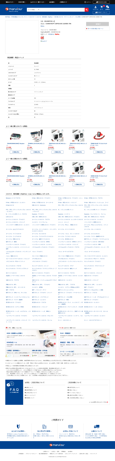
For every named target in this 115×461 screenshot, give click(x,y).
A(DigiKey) (51, 34)
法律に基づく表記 (83, 453)
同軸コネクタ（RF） (11, 284)
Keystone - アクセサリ (38, 214)
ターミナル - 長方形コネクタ (65, 239)
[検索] (87, 10)
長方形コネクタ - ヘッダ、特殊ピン (41, 311)
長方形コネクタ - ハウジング (39, 307)
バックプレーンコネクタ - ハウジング (68, 244)
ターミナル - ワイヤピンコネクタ (67, 236)
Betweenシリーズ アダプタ (13, 198)
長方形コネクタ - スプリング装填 (15, 307)
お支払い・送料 (55, 451)
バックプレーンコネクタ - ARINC (41, 241)
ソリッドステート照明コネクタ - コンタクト (17, 224)
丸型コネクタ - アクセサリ (91, 275)
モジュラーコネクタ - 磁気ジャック (67, 268)
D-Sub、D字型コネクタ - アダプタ (93, 198)
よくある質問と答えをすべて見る (98, 402)
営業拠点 (63, 451)
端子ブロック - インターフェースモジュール (17, 297)
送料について (29, 387)
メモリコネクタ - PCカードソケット (15, 261)
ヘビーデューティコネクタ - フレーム (42, 320)
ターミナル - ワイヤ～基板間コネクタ (94, 236)
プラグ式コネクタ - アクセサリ (66, 258)
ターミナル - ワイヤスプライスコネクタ (42, 236)
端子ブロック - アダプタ (90, 292)
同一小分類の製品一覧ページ (95, 28)
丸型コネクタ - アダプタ (12, 280)
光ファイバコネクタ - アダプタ (66, 273)
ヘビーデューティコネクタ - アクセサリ (16, 315)
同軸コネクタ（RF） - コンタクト (93, 284)
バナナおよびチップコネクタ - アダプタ (68, 247)
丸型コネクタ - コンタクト (65, 280)
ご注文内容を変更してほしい (76, 397)
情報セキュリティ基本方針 (56, 453)
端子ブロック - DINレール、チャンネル (16, 292)
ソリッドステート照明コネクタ (92, 222)
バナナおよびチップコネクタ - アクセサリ (43, 247)
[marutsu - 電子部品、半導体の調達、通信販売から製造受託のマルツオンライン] (14, 9)
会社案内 (51, 2)
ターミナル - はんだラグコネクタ (15, 229)
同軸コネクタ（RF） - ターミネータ (15, 287)
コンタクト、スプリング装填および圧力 (68, 287)
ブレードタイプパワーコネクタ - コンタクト (96, 256)
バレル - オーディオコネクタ (92, 251)
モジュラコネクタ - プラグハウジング (94, 265)
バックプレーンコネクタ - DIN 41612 (94, 241)
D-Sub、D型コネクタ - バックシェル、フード (96, 202)
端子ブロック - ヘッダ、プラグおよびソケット (96, 297)
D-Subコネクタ (10, 205)
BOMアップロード (102, 12)
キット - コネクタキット (64, 320)
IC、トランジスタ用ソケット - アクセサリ (95, 209)
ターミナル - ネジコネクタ (39, 233)
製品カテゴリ (9, 2)
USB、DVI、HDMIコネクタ (39, 216)
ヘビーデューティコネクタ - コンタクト (94, 315)
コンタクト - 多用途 (37, 287)
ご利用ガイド (63, 2)
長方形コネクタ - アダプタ (39, 302)
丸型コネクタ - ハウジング (91, 280)
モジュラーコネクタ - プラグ (65, 265)
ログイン (88, 2)
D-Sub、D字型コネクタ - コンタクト (15, 202)
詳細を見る (16, 152)
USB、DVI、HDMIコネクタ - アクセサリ (69, 216)
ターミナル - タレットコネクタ (92, 229)
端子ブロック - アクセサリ (91, 299)
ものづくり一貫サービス (37, 2)
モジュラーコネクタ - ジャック (40, 265)
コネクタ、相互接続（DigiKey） (44, 17)
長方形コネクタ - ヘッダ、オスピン (93, 307)
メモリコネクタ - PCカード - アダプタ (94, 258)
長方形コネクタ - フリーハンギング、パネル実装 (67, 17)
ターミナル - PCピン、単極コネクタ (67, 224)
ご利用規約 (21, 453)
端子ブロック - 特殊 (63, 299)
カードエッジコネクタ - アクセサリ (15, 219)
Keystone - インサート (64, 214)
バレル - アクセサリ (37, 251)
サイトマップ (93, 453)
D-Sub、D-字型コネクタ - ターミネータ (42, 202)
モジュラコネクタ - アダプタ (13, 265)
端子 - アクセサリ (89, 287)
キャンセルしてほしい (75, 392)
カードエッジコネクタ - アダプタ (41, 219)
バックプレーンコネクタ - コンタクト (42, 244)
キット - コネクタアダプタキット (93, 320)
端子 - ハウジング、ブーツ (39, 290)
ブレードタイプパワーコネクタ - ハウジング (17, 258)
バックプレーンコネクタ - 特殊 (92, 244)
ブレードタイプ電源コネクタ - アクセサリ (69, 256)
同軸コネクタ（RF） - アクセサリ (41, 284)
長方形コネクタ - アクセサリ (13, 302)
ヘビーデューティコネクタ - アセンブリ (42, 315)
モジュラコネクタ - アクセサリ (92, 261)
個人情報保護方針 (43, 453)
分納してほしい (73, 390)
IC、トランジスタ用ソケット (65, 209)
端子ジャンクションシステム (65, 290)
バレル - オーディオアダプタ (65, 251)
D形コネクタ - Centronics (39, 205)
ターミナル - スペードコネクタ (66, 229)
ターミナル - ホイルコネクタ (92, 233)
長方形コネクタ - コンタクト (92, 302)
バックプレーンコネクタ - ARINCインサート (70, 241)
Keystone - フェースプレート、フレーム (95, 214)
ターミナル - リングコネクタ (13, 236)
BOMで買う (22, 2)
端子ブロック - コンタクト (39, 299)
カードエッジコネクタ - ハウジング (15, 222)
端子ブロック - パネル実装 (65, 297)
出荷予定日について (74, 387)
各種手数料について (31, 390)
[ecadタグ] (44, 41)
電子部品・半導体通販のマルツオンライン (16, 17)
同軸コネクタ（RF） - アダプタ (66, 284)
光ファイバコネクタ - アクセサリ (41, 273)
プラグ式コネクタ (37, 258)
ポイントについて (31, 395)
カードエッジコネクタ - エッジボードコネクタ (70, 219)
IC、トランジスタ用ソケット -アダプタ (16, 214)
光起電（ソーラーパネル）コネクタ (15, 275)
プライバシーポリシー (31, 453)
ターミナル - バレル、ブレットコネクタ (68, 233)
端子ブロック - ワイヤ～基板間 (14, 299)
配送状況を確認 (103, 2)
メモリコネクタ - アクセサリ (39, 261)
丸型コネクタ (87, 268)
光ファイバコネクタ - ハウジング (93, 273)
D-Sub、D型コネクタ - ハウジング (67, 202)
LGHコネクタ (9, 216)
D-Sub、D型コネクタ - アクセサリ (41, 198)
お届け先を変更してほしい (76, 395)
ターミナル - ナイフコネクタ (13, 233)
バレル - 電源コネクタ (12, 256)
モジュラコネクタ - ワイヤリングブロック (17, 268)
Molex (42, 26)
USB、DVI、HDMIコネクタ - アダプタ (94, 216)
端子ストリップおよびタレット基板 (93, 290)
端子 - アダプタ (10, 290)
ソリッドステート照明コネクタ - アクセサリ (44, 224)
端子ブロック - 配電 (11, 241)
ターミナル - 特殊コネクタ (13, 239)
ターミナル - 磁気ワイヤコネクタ (41, 239)
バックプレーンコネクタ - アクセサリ (16, 244)
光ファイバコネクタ (11, 273)
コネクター (32, 17)
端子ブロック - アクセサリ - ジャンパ (42, 292)
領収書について (30, 397)
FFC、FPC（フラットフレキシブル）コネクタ (70, 205)
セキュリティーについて (71, 453)
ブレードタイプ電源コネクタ (39, 256)
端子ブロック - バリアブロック (40, 297)
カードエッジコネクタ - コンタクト (93, 219)
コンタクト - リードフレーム (39, 222)
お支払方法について (31, 392)
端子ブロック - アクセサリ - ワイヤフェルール (96, 239)
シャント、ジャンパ (63, 222)
